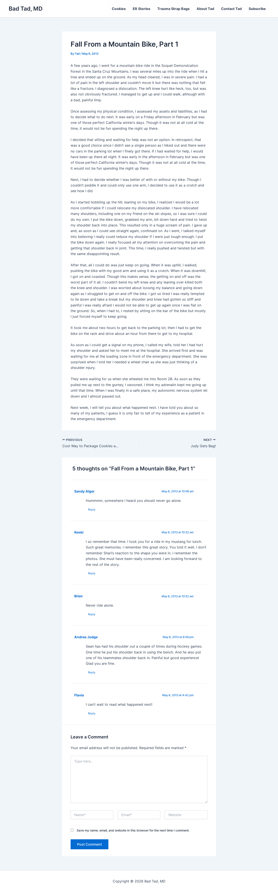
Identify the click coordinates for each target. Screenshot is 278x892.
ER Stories (141, 9)
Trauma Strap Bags (173, 9)
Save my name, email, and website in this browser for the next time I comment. (133, 830)
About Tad (205, 9)
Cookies (119, 9)
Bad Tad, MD (26, 8)
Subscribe (257, 9)
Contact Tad (231, 9)
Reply (91, 509)
